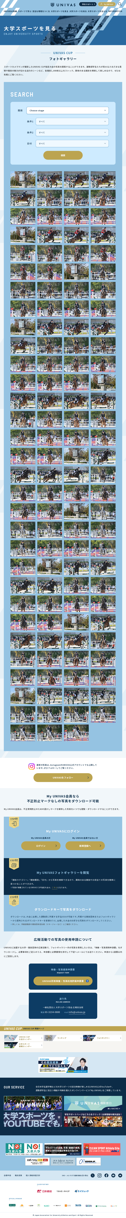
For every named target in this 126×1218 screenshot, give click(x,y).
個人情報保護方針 (33, 1175)
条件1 (30, 121)
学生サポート (88, 4)
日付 (29, 143)
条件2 (30, 132)
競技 (20, 110)
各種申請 (7, 1175)
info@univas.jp (77, 1012)
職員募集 (18, 1175)
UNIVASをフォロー (63, 777)
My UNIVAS (108, 4)
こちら (54, 887)
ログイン (41, 845)
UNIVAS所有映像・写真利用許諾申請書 (63, 981)
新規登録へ (85, 845)
